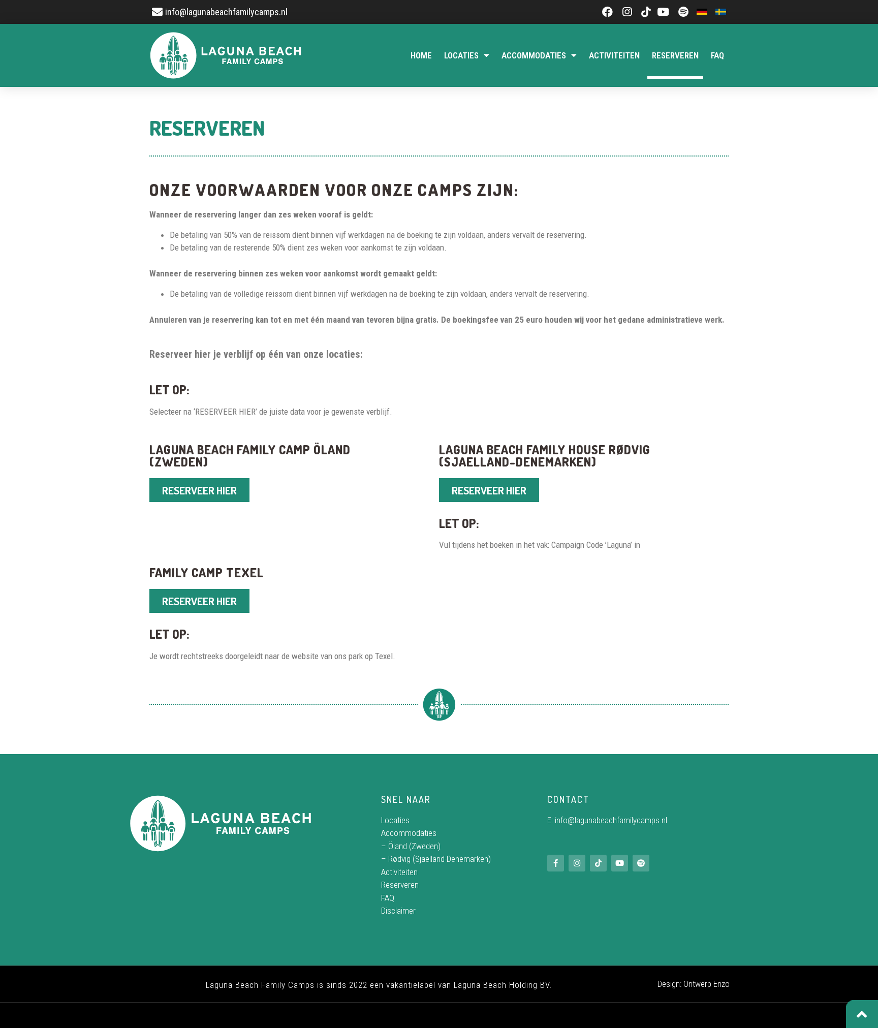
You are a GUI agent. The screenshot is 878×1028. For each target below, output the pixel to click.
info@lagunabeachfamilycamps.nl (611, 820)
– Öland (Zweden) (411, 846)
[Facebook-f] (555, 863)
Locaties (461, 55)
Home (421, 55)
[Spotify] (641, 863)
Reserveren (675, 55)
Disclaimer (398, 911)
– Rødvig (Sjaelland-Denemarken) (436, 859)
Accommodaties (533, 55)
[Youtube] (619, 863)
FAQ (717, 55)
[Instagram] (577, 863)
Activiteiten (614, 55)
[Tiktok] (598, 863)
